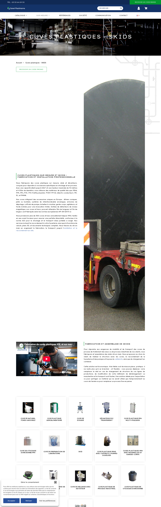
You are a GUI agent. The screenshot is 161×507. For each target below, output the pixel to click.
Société (83, 15)
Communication (103, 15)
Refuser (29, 501)
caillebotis (119, 359)
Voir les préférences (47, 501)
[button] (55, 482)
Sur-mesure (42, 15)
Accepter (11, 501)
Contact (123, 15)
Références (65, 15)
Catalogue (20, 15)
